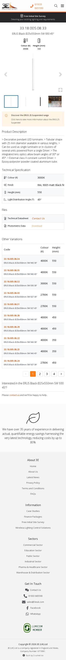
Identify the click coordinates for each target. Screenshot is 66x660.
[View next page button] (61, 374)
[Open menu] (62, 5)
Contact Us (38, 218)
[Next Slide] (60, 74)
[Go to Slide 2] (26, 101)
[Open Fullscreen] (60, 89)
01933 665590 (35, 595)
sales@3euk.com (35, 601)
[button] (33, 74)
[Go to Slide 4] (55, 101)
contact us (14, 395)
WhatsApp (35, 613)
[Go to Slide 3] (40, 101)
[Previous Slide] (6, 74)
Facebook (35, 607)
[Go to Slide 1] (11, 101)
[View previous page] (26, 374)
